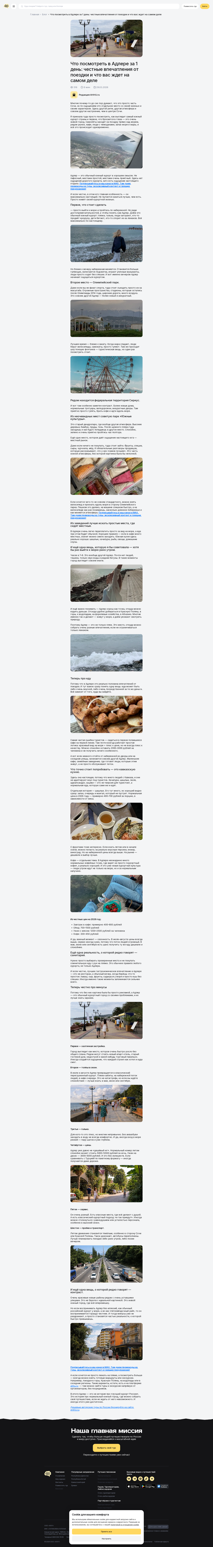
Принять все (106, 1531)
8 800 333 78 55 (57, 1537)
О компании (60, 1476)
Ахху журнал (60, 1479)
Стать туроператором (106, 1493)
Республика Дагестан (80, 1476)
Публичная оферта (161, 1542)
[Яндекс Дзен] (152, 1479)
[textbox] (106, 756)
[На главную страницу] (6, 6)
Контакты (59, 1482)
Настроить (106, 1539)
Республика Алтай (78, 1479)
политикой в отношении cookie (125, 1525)
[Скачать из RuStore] (163, 1486)
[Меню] (13, 6)
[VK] (129, 1479)
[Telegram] (134, 1479)
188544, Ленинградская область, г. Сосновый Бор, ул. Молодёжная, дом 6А (66, 1533)
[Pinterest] (140, 1479)
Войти (204, 6)
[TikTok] (146, 1479)
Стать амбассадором (106, 1496)
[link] (106, 14)
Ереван (74, 1485)
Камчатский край (78, 1482)
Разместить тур (190, 6)
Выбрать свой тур (106, 1448)
